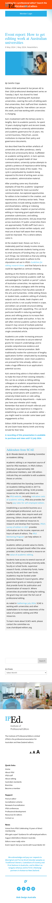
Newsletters (32, 47)
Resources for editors (13, 815)
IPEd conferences (12, 808)
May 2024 (21, 47)
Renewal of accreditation (15, 805)
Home (7, 769)
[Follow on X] (23, 889)
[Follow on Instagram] (33, 889)
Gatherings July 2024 (26, 603)
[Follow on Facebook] (19, 889)
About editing (10, 778)
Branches (9, 785)
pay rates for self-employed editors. (29, 503)
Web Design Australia (26, 897)
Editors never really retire (15, 841)
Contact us (9, 818)
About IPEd (9, 772)
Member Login (26, 14)
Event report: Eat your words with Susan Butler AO (25, 845)
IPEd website (15, 496)
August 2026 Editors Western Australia (20, 838)
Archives (9, 669)
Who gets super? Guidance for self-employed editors (26, 834)
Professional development (15, 811)
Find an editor (10, 798)
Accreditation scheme (13, 802)
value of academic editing (21, 554)
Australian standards (13, 782)
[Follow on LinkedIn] (28, 889)
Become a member (12, 788)
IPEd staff (9, 775)
